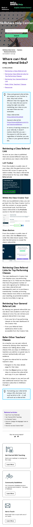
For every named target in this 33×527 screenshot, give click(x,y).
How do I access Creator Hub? (14, 425)
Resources (8, 87)
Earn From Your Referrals (13, 415)
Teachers (19, 50)
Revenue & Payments (10, 51)
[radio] (15, 436)
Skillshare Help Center (9, 50)
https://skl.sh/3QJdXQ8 (15, 117)
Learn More (10, 464)
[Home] (16, 5)
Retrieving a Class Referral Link (16, 71)
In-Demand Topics (11, 419)
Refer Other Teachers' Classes (15, 84)
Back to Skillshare (5, 8)
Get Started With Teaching (13, 417)
